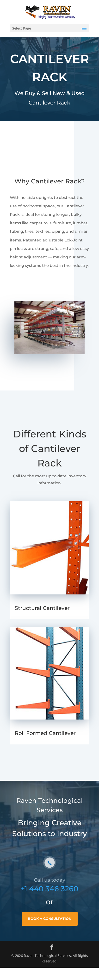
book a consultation (49, 918)
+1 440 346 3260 (49, 888)
